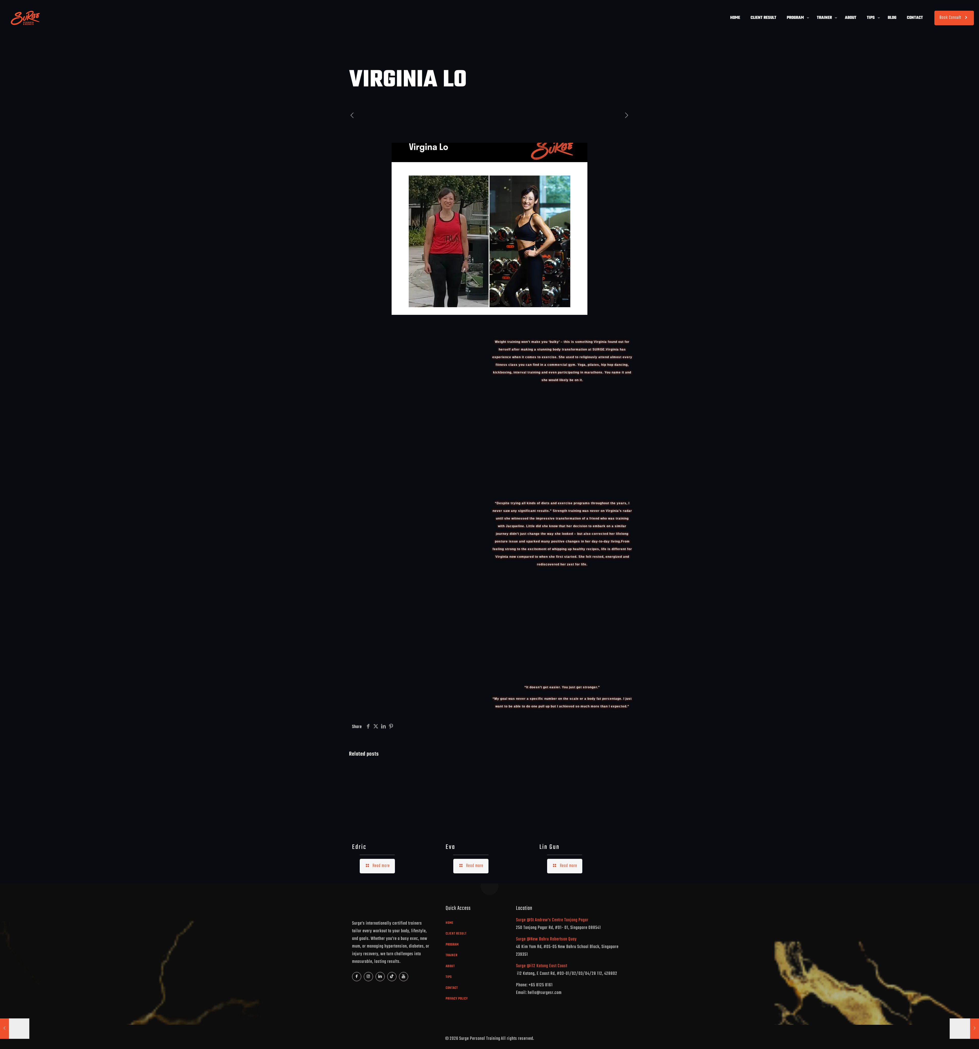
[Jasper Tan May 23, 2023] (964, 1028)
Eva (450, 847)
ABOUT (450, 966)
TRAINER (451, 955)
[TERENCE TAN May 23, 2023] (14, 1028)
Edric (359, 847)
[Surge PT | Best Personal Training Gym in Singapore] (25, 18)
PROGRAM (452, 944)
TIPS (449, 977)
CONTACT (452, 988)
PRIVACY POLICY (457, 998)
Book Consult (950, 17)
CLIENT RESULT (456, 933)
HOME (450, 923)
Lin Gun (549, 847)
